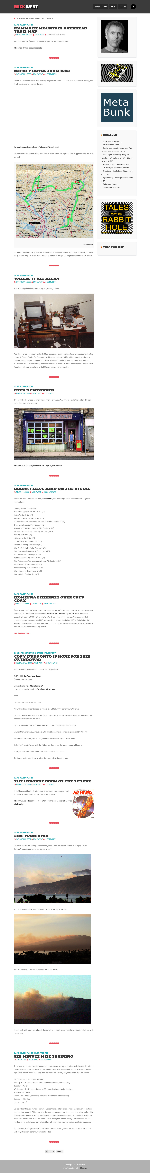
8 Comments (51, 663)
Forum (123, 7)
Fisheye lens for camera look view (116, 164)
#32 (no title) (101, 7)
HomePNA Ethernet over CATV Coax (49, 599)
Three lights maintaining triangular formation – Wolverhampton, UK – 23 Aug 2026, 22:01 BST (116, 158)
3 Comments (51, 74)
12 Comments (50, 604)
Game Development (23, 25)
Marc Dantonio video (111, 145)
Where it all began (36, 278)
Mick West (39, 35)
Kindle (49, 499)
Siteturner (83, 1168)
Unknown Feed (113, 246)
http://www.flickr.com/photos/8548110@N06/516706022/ (38, 466)
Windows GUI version (46, 689)
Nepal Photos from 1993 (42, 71)
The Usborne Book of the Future (52, 781)
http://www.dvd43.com (31, 676)
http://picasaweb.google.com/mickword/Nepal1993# (36, 147)
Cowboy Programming (25, 653)
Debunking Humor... (110, 184)
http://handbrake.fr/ (34, 686)
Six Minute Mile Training (43, 1056)
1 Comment (49, 393)
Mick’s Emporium (34, 390)
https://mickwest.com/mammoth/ (28, 48)
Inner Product (41, 1053)
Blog (113, 7)
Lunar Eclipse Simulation (112, 141)
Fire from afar (31, 836)
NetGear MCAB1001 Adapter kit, (60, 614)
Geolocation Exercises (111, 187)
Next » (59, 1152)
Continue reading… (22, 633)
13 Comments (50, 492)
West (26, 6)
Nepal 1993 (89, 244)
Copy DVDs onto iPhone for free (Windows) (52, 658)
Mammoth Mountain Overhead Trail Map (50, 30)
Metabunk (110, 135)
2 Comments (51, 282)
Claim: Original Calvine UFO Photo (116, 168)
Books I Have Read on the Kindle (52, 489)
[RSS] (133, 7)
